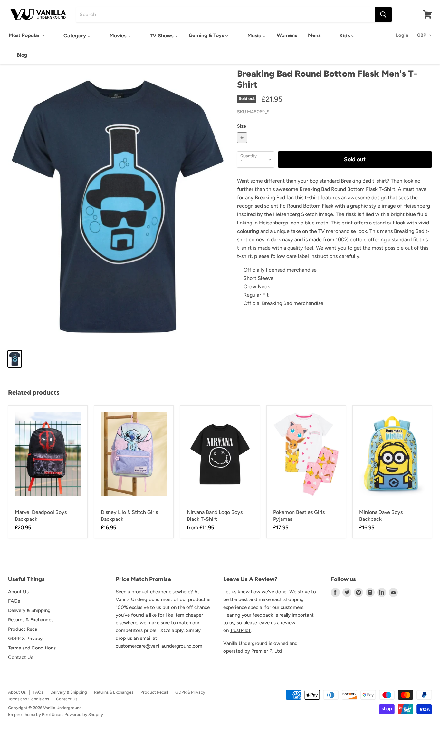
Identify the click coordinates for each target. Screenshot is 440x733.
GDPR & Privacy (25, 638)
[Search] (383, 14)
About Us (18, 592)
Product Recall (23, 629)
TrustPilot (240, 630)
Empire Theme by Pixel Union (35, 714)
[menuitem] (26, 35)
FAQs (14, 601)
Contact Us (20, 657)
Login (402, 35)
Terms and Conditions (32, 648)
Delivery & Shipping (29, 610)
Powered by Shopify (83, 714)
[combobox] (225, 14)
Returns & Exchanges (30, 620)
